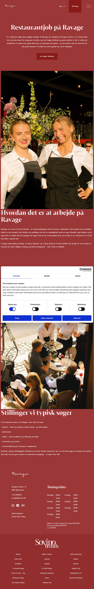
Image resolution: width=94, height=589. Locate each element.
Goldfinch (18, 564)
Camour (47, 559)
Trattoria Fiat (47, 582)
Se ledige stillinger (47, 56)
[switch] (35, 309)
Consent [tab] (16, 276)
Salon (47, 578)
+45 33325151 (17, 495)
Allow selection (47, 318)
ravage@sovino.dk (19, 498)
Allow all (76, 318)
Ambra (18, 554)
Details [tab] (47, 276)
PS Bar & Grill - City (18, 573)
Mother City (76, 568)
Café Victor (18, 559)
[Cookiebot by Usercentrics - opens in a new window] (81, 269)
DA (60, 6)
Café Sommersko (76, 554)
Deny (17, 318)
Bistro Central (47, 554)
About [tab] (77, 276)
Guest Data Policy (19, 516)
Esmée (76, 559)
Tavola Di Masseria (76, 578)
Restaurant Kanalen (47, 573)
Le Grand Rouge (18, 568)
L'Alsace (75, 564)
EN (65, 6)
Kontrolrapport (17, 513)
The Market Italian (18, 582)
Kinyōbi (47, 564)
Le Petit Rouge (47, 568)
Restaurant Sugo (18, 578)
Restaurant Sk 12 (76, 573)
